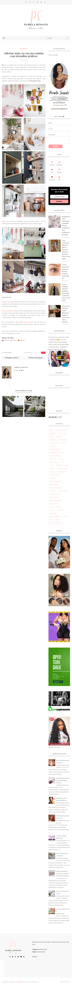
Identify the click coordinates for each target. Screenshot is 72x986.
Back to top (64, 982)
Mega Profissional (55, 455)
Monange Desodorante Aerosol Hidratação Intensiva (62, 780)
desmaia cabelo (62, 491)
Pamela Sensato (21, 367)
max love (52, 510)
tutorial (57, 519)
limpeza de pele (54, 503)
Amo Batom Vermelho (61, 430)
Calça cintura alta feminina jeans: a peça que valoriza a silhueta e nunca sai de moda (66, 250)
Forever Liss (53, 446)
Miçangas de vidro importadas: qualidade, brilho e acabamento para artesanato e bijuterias (66, 226)
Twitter (15, 340)
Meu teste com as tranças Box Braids (58, 337)
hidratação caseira (55, 494)
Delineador (53, 439)
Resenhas (65, 468)
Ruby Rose (52, 471)
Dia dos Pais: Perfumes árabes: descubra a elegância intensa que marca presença (66, 314)
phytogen (66, 516)
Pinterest (59, 172)
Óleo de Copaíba (53, 55)
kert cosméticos (54, 497)
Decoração (24, 48)
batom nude (53, 478)
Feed (59, 179)
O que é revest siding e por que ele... (12, 414)
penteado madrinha (55, 516)
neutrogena (53, 513)
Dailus (65, 433)
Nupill (51, 465)
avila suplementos (55, 475)
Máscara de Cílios (54, 462)
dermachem (53, 491)
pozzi (51, 519)
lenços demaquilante (56, 500)
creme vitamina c (54, 484)
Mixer (4, 221)
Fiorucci (64, 443)
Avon (59, 433)
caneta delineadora (55, 481)
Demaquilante (62, 439)
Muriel (61, 459)
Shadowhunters (62, 471)
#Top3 (51, 430)
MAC (63, 452)
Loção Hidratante (54, 452)
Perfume (52, 468)
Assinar (59, 201)
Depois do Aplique (55, 443)
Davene (51, 436)
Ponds (58, 468)
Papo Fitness (59, 465)
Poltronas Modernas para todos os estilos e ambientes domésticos (62, 873)
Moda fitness (53, 459)
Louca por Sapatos (55, 449)
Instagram (7, 340)
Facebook (22, 340)
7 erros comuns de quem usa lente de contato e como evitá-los (65, 271)
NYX (63, 462)
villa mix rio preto (55, 523)
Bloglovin (52, 179)
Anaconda (52, 433)
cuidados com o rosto (56, 487)
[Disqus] (24, 449)
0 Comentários (7, 352)
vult (63, 523)
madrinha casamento (55, 507)
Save (44, 352)
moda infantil (61, 510)
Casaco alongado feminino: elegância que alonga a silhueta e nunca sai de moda (66, 292)
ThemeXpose (20, 982)
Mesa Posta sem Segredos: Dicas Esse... (34, 414)
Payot (66, 465)
